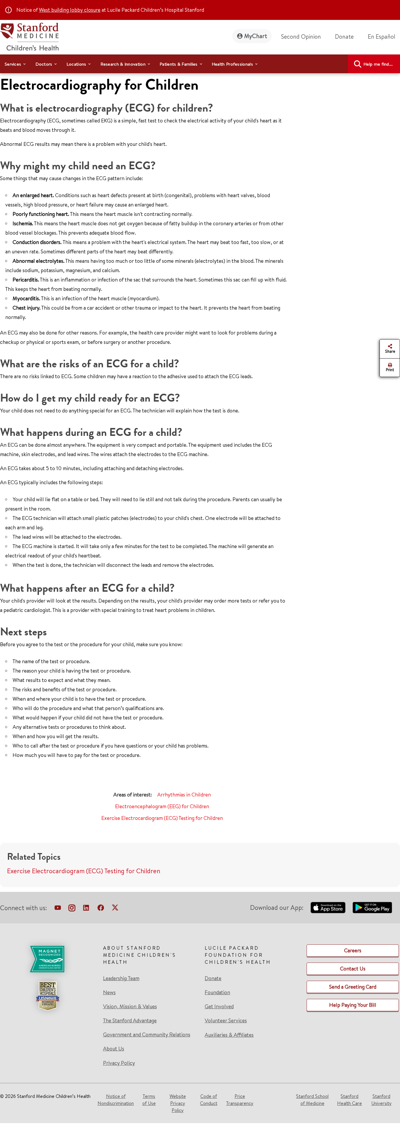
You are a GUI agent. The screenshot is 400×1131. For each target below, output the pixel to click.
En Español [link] (381, 36)
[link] (384, 36)
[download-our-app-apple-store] (328, 907)
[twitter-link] (115, 909)
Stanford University (381, 1099)
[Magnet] (47, 959)
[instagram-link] (72, 909)
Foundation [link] (217, 992)
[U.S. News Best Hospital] (47, 996)
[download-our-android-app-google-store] (372, 907)
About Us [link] (113, 1048)
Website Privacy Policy (178, 1103)
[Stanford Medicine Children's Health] (29, 35)
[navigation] (200, 63)
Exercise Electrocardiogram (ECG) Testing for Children (162, 818)
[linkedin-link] (86, 909)
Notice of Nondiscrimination (116, 1099)
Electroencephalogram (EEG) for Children (162, 806)
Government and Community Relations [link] (146, 1034)
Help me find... (378, 64)
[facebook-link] (101, 909)
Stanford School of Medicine (312, 1099)
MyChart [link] (255, 36)
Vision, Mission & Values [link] (130, 1006)
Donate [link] (344, 36)
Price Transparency (239, 1099)
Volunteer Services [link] (226, 1020)
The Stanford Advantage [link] (130, 1020)
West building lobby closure (69, 9)
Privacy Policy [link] (119, 1063)
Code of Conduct (208, 1099)
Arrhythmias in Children (184, 794)
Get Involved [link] (219, 1006)
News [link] (109, 992)
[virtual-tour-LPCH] (57, 909)
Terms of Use (149, 1099)
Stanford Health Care (349, 1099)
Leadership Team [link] (121, 978)
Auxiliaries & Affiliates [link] (229, 1034)
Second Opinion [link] (301, 36)
